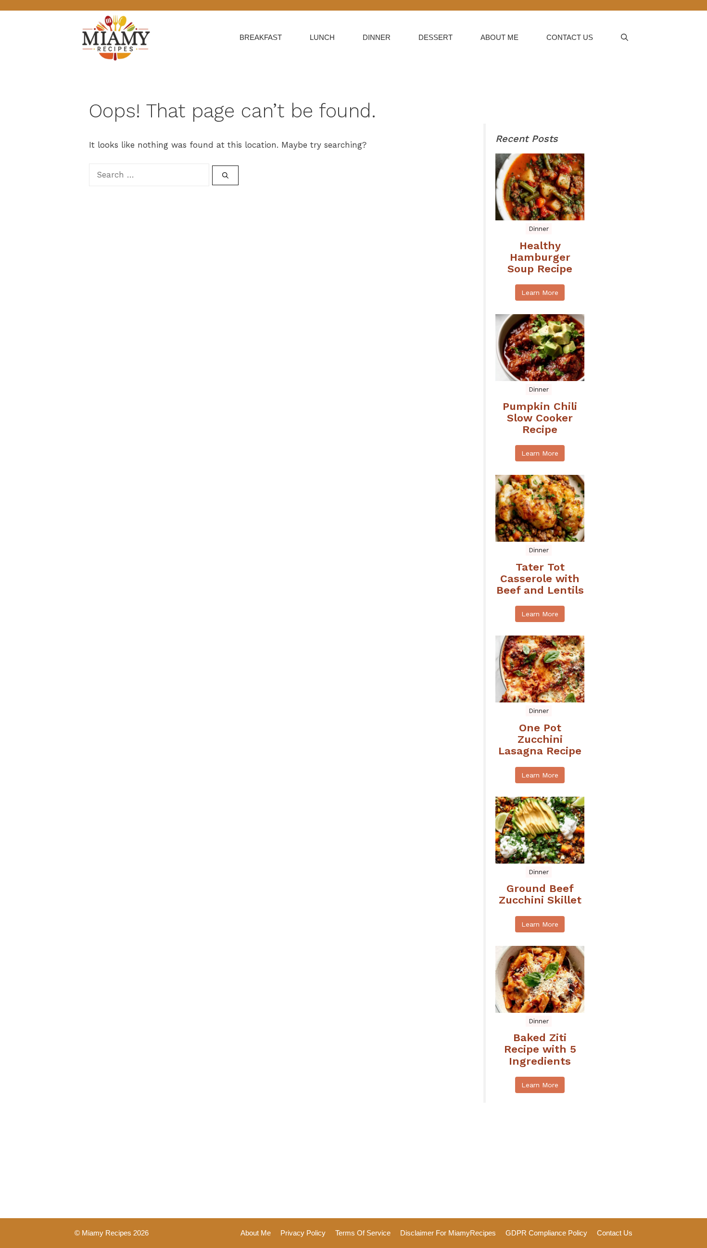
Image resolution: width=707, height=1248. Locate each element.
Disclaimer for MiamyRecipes (448, 1233)
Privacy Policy (303, 1233)
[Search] (225, 176)
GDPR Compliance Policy (546, 1233)
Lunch (322, 37)
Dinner (377, 37)
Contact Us (569, 37)
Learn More (539, 292)
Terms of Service (363, 1233)
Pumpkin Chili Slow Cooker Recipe (540, 418)
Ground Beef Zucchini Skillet (540, 894)
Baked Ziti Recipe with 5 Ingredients (540, 1049)
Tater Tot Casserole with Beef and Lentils (540, 578)
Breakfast (261, 37)
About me (499, 37)
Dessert (435, 37)
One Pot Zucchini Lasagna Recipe (539, 739)
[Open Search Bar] (624, 37)
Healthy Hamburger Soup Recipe (539, 257)
